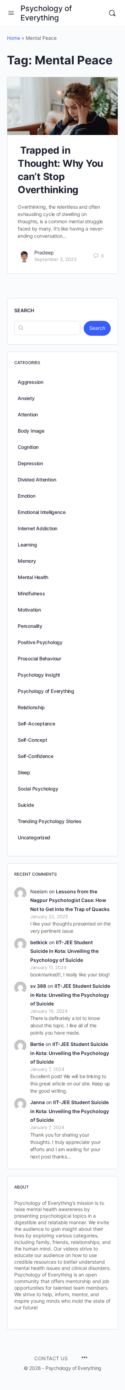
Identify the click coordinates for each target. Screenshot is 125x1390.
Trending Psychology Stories (49, 821)
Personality (30, 626)
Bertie (37, 1044)
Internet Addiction (37, 528)
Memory (27, 561)
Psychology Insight (39, 675)
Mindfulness (31, 593)
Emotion (26, 496)
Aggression (30, 382)
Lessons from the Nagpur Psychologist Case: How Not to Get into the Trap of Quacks (70, 900)
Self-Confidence (35, 756)
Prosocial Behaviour (39, 658)
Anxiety (26, 398)
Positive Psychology (40, 642)
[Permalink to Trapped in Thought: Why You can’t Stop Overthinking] (62, 106)
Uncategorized (34, 837)
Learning (27, 545)
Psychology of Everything (46, 13)
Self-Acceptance (36, 723)
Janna (37, 1102)
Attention (28, 414)
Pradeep (44, 252)
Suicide (26, 805)
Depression (30, 463)
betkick (39, 942)
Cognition (28, 447)
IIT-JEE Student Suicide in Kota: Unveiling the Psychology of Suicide (64, 951)
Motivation (29, 610)
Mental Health (33, 577)
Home (13, 38)
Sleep (24, 772)
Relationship (31, 707)
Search (24, 310)
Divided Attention (37, 479)
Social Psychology (38, 789)
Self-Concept (32, 740)
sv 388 (38, 986)
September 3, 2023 (55, 259)
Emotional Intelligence (41, 512)
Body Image (31, 431)
